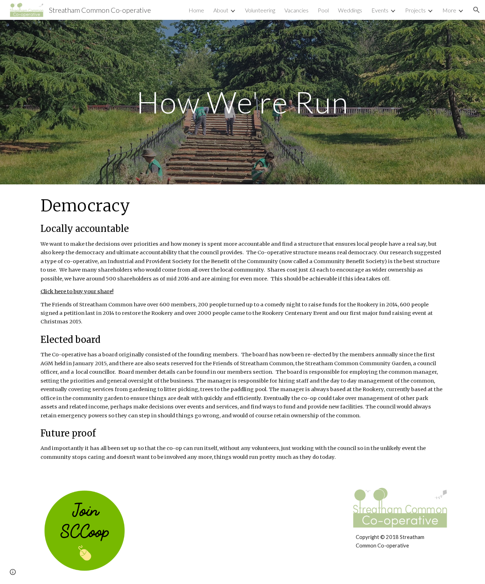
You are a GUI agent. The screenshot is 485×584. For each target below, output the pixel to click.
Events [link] (379, 10)
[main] (242, 102)
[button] (476, 9)
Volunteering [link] (260, 10)
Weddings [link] (350, 10)
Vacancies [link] (296, 10)
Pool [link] (323, 10)
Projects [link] (415, 10)
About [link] (220, 10)
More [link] (449, 10)
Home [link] (196, 10)
